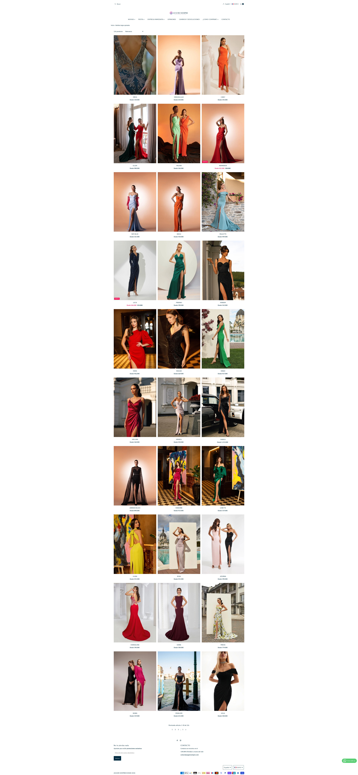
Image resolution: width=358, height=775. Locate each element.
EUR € (236, 4)
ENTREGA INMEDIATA (156, 19)
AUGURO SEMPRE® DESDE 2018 (124, 773)
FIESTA (141, 19)
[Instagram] (180, 740)
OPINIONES (172, 19)
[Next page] (186, 729)
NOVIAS (131, 19)
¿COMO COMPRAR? (210, 19)
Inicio (112, 25)
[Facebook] (177, 740)
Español (227, 4)
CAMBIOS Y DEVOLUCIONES (189, 19)
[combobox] (146, 4)
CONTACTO (226, 19)
